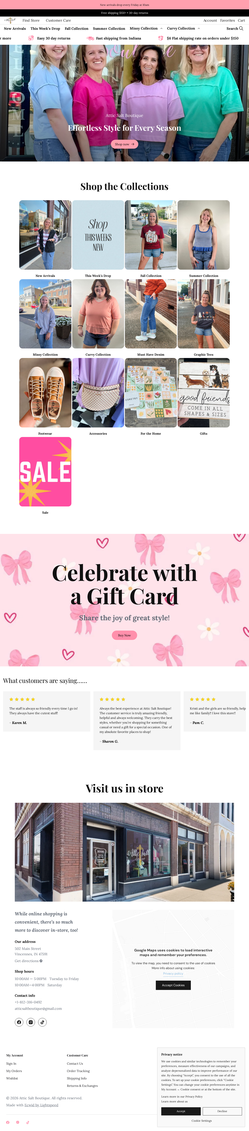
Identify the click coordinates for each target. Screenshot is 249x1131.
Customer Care (58, 20)
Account (210, 20)
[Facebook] (19, 1022)
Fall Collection (76, 28)
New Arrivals (15, 28)
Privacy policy (173, 973)
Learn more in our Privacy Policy (182, 1096)
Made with (32, 1105)
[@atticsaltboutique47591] (28, 1123)
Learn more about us (174, 1101)
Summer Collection (109, 28)
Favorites (227, 20)
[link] (201, 1119)
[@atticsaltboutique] (8, 1123)
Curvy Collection (181, 28)
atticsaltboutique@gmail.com (38, 1008)
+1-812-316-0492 (28, 1002)
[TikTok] (42, 1022)
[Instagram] (30, 1022)
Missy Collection (144, 28)
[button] (124, 635)
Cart (241, 20)
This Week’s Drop (45, 28)
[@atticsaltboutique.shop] (18, 1123)
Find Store (31, 20)
